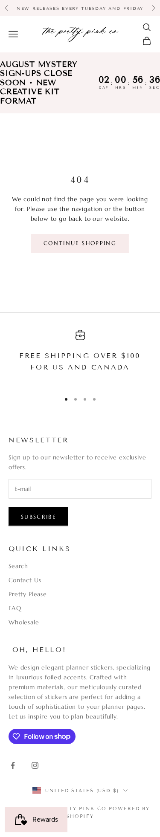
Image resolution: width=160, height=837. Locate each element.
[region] (80, 357)
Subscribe (38, 516)
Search (18, 566)
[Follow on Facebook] (13, 765)
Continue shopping (80, 243)
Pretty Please (28, 594)
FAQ (15, 608)
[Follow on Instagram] (35, 765)
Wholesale (24, 622)
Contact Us (25, 580)
